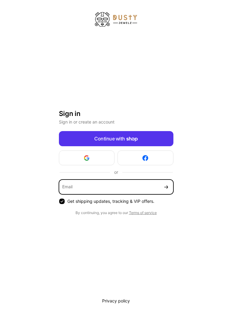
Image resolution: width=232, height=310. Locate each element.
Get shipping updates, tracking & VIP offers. (110, 201)
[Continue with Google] (87, 157)
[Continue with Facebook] (145, 157)
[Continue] (166, 187)
